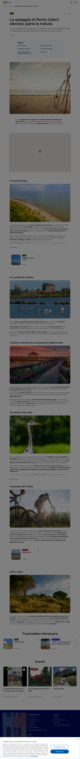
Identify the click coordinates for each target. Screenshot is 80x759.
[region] (40, 748)
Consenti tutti (60, 751)
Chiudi (77, 739)
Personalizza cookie (59, 747)
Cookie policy (34, 756)
